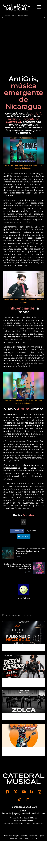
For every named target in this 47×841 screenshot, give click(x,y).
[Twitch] (31, 792)
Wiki (35, 838)
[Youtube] (23, 792)
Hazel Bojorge (23, 598)
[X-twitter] (15, 792)
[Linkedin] (27, 799)
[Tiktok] (19, 799)
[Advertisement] (23, 45)
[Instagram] (23, 522)
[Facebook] (7, 792)
